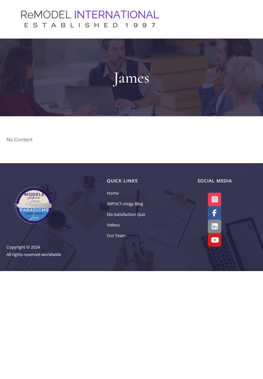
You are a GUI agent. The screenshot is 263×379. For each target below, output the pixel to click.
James (131, 77)
